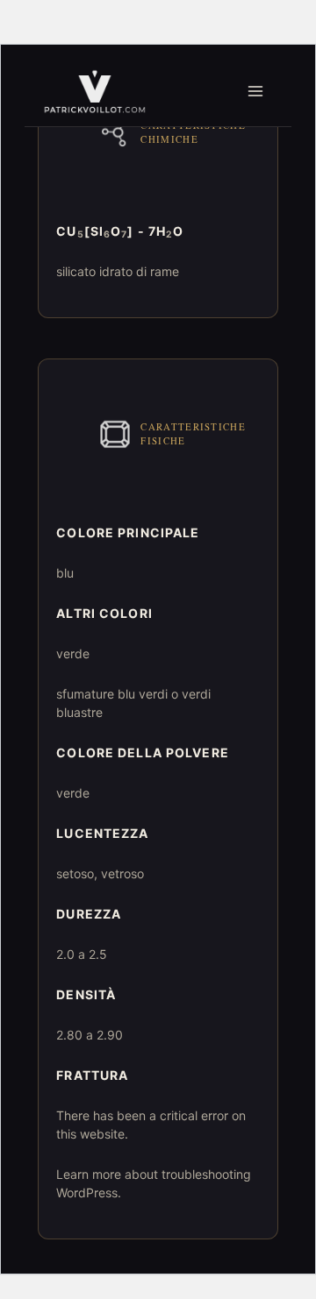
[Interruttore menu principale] (256, 92)
